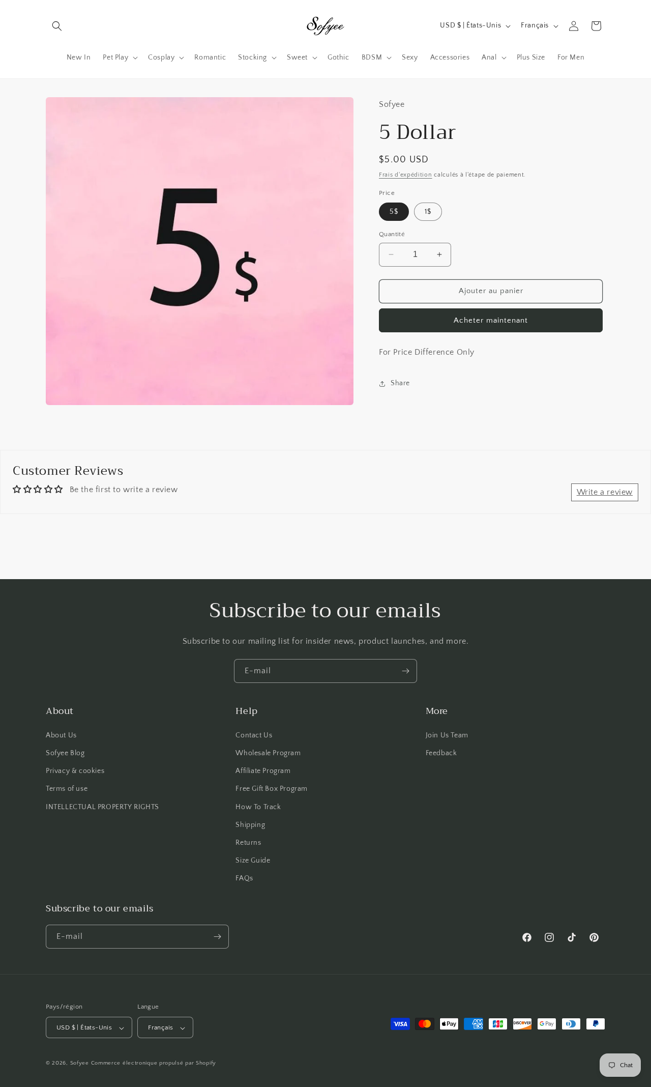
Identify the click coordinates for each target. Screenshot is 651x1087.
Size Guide (252, 860)
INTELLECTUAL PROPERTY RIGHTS (102, 807)
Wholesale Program (268, 753)
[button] (57, 26)
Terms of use (66, 789)
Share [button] (400, 383)
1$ (428, 212)
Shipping (250, 824)
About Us (61, 735)
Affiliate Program (262, 770)
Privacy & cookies (75, 770)
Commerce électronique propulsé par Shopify (153, 1064)
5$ (394, 212)
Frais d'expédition (405, 174)
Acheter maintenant (491, 320)
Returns (248, 842)
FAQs (244, 878)
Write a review (605, 492)
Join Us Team (447, 735)
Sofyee (79, 1064)
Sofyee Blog (65, 753)
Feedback (441, 753)
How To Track (258, 807)
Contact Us (253, 735)
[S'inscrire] (405, 671)
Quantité (392, 234)
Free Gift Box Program (271, 789)
